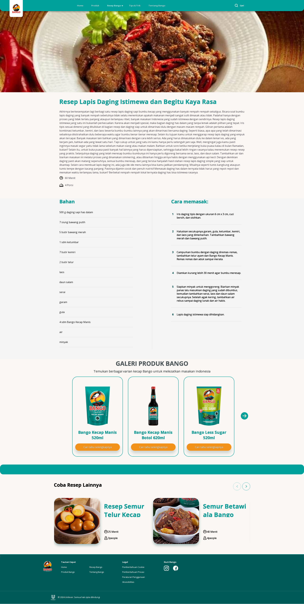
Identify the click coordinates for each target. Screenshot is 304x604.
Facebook (175, 568)
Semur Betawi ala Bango (224, 510)
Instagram (166, 568)
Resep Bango (114, 5)
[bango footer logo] (47, 566)
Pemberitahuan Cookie (133, 567)
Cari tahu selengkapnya (97, 447)
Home (80, 5)
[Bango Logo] (16, 8)
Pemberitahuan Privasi (133, 572)
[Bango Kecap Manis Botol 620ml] (153, 406)
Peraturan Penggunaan (133, 577)
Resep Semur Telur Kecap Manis (124, 514)
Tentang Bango (157, 5)
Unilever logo (54, 597)
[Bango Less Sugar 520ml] (209, 406)
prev (237, 486)
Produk (95, 5)
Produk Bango (68, 572)
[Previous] (62, 416)
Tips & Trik (134, 5)
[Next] (244, 416)
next (246, 486)
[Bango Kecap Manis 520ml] (97, 406)
